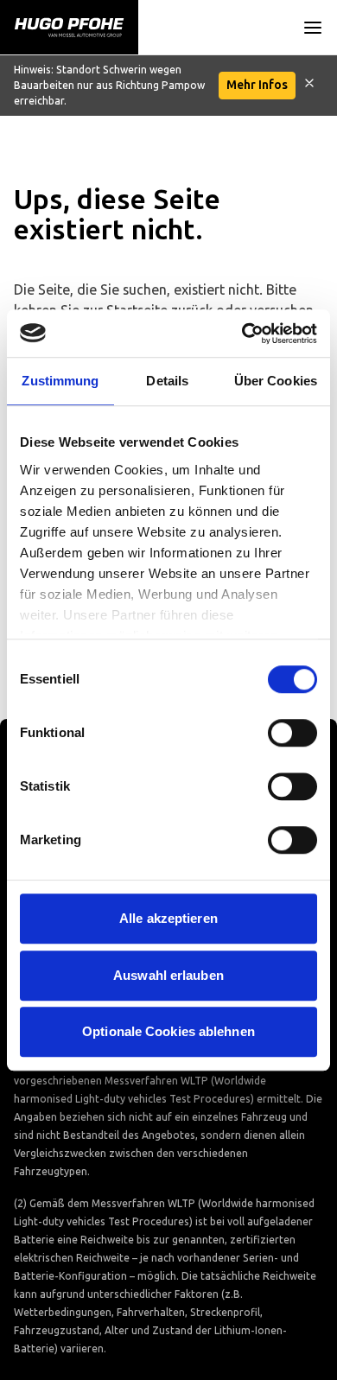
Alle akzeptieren (168, 918)
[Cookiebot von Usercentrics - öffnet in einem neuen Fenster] (242, 333)
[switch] (292, 733)
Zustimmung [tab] (60, 380)
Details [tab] (167, 380)
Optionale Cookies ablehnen (168, 1031)
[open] (312, 27)
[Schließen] (309, 85)
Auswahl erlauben (168, 975)
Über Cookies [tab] (275, 380)
